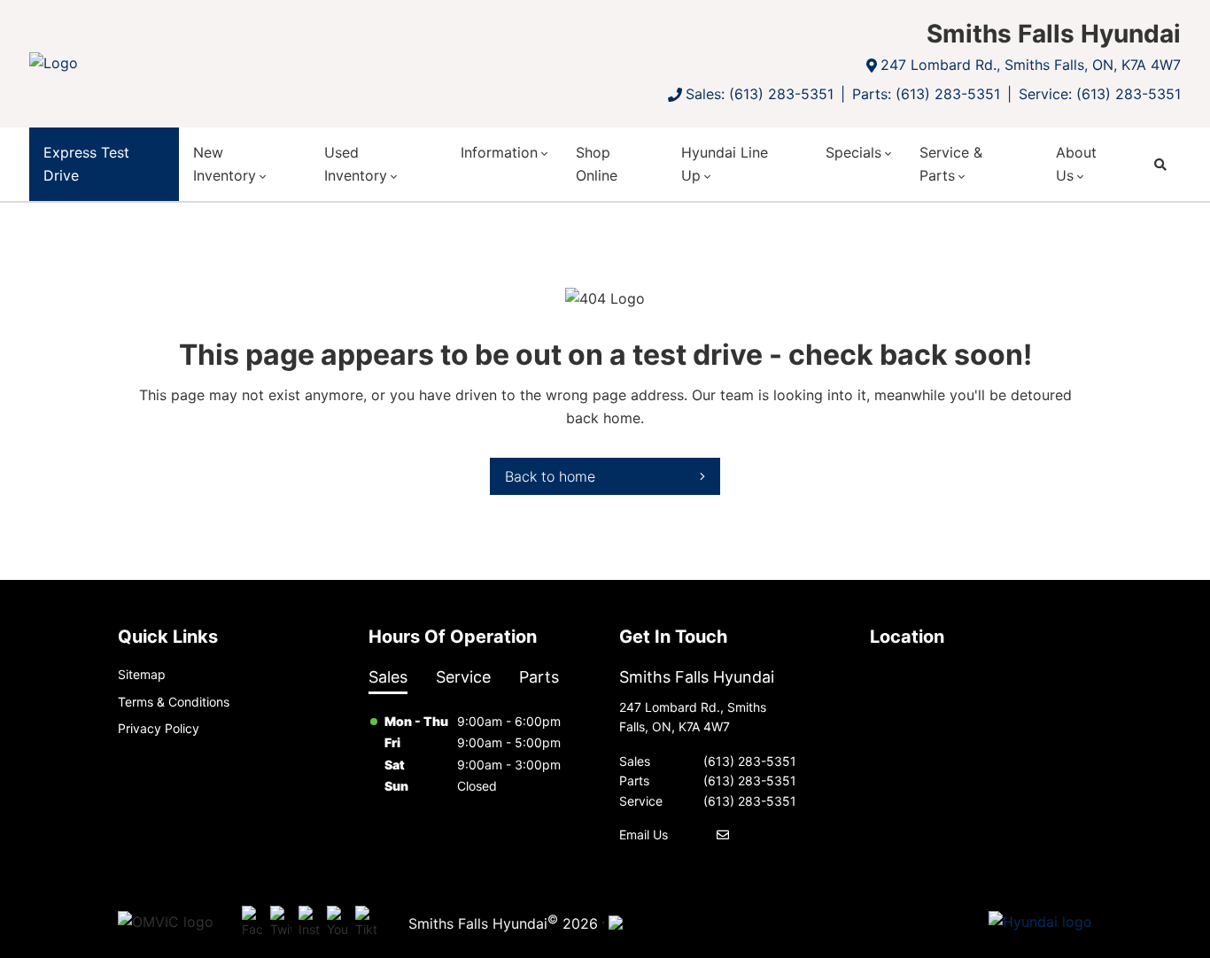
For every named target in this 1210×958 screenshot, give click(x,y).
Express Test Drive (86, 163)
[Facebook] (252, 922)
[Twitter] (280, 922)
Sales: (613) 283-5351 (760, 94)
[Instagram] (309, 922)
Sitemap (142, 674)
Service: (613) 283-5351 (1100, 94)
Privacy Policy (158, 728)
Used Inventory (355, 163)
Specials (853, 152)
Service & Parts (950, 163)
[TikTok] (365, 922)
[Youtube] (337, 922)
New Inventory (224, 163)
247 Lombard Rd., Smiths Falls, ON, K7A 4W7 (1030, 64)
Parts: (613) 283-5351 (926, 94)
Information (499, 152)
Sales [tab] (387, 677)
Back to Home (550, 476)
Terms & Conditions (173, 701)
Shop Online (596, 163)
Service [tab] (463, 677)
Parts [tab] (539, 677)
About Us (1076, 163)
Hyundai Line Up (724, 163)
